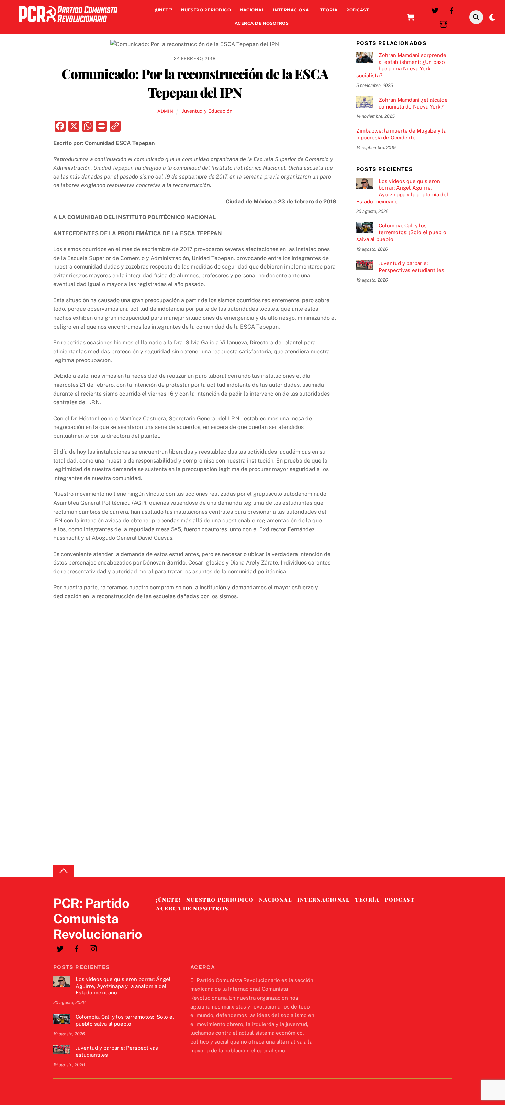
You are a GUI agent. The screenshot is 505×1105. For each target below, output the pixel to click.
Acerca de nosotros (262, 23)
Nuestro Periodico (206, 9)
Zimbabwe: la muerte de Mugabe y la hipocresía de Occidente (401, 134)
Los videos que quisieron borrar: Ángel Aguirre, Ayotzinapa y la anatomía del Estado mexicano (402, 191)
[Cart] (410, 17)
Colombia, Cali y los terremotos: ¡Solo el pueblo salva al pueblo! (401, 232)
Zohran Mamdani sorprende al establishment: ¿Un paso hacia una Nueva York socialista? (401, 65)
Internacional (292, 9)
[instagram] (443, 23)
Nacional (252, 9)
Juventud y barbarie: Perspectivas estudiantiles (411, 266)
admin (165, 111)
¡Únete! (163, 9)
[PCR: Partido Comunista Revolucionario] (68, 23)
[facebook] (452, 10)
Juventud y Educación (207, 111)
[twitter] (435, 10)
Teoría (328, 9)
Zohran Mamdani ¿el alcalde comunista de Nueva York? (413, 103)
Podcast (357, 9)
